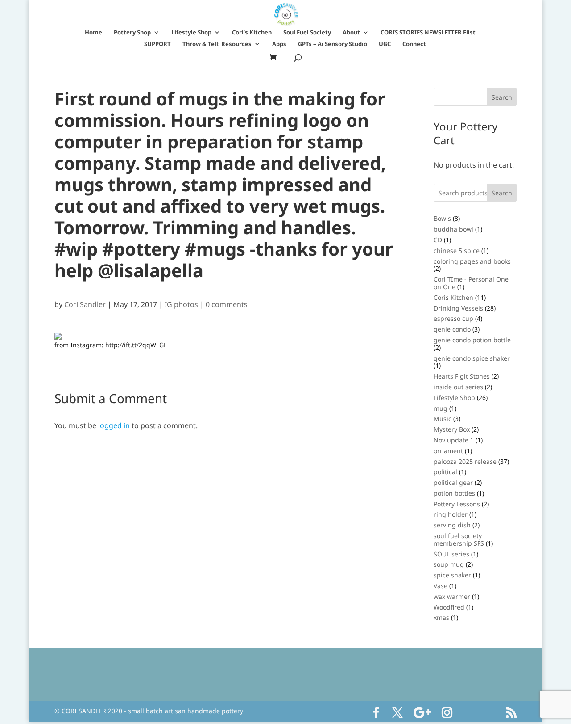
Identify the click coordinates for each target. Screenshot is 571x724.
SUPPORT (157, 44)
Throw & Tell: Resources (217, 44)
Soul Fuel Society (307, 32)
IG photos (181, 304)
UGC (385, 44)
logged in (114, 425)
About (351, 32)
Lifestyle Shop (191, 32)
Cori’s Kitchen (252, 32)
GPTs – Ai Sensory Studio (332, 44)
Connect (414, 44)
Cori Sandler (85, 304)
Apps (279, 44)
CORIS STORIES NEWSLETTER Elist (428, 32)
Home (93, 32)
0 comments (227, 304)
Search (502, 193)
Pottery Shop (132, 32)
